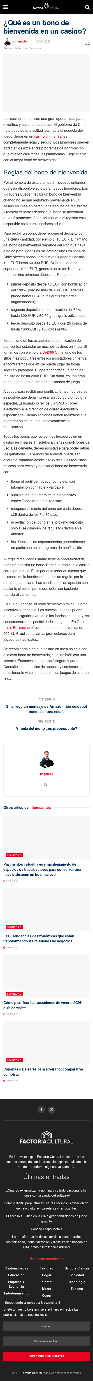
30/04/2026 (11, 1014)
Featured (46, 1268)
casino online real (48, 136)
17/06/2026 (11, 880)
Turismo (77, 1288)
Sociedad (14, 855)
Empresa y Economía (16, 1284)
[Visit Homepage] (46, 6)
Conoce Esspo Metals (46, 1229)
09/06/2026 (11, 947)
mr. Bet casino (18, 627)
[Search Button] (87, 7)
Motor (46, 1288)
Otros (46, 1295)
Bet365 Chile (52, 352)
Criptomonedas (16, 1268)
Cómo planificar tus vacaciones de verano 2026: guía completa (42, 1005)
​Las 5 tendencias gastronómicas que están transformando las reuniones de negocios (38, 938)
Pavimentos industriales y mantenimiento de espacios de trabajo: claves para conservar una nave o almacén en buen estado (42, 869)
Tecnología (76, 1281)
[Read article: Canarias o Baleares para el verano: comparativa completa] (46, 1042)
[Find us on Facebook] (41, 1109)
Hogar (46, 1275)
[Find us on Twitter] (51, 1110)
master (23, 41)
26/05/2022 (43, 41)
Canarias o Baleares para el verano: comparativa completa (43, 1071)
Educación (16, 1275)
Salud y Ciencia (77, 1268)
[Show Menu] (5, 7)
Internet (47, 1281)
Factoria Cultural (31, 1373)
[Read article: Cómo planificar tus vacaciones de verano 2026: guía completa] (46, 976)
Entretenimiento (16, 1293)
